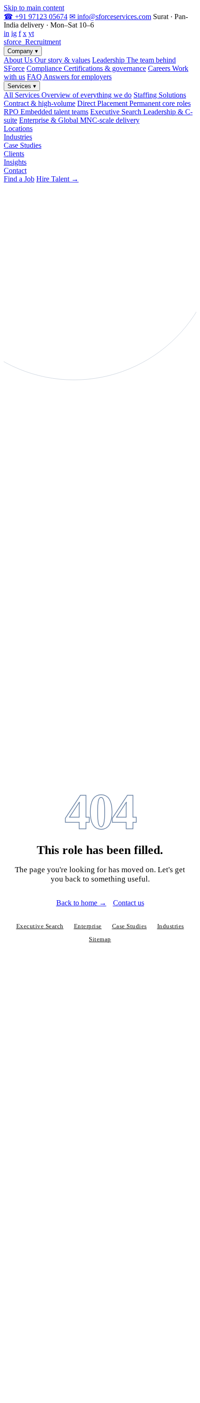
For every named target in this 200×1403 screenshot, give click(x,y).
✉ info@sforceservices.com (110, 17)
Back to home (81, 903)
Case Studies (22, 145)
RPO (46, 112)
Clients (14, 154)
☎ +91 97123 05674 (35, 17)
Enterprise (88, 926)
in (6, 33)
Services (21, 86)
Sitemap (100, 939)
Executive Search (40, 926)
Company (22, 51)
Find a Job (19, 179)
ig (14, 33)
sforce (32, 42)
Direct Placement (134, 103)
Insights (15, 162)
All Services (68, 95)
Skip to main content (34, 8)
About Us (47, 60)
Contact (15, 170)
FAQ (69, 77)
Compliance (86, 68)
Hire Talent (57, 179)
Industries (18, 137)
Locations (18, 128)
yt (31, 33)
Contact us (128, 903)
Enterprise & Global (79, 120)
